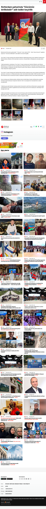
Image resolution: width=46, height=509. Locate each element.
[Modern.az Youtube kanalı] (26, 479)
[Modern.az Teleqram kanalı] (24, 479)
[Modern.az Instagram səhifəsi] (22, 479)
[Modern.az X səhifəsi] (30, 479)
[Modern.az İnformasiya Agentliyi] (5, 474)
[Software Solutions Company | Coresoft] (7, 502)
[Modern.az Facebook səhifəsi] (20, 479)
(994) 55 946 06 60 (8, 491)
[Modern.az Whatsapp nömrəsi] (28, 479)
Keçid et (4, 138)
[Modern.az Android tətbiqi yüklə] (3, 479)
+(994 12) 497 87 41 (8, 488)
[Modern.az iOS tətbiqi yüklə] (10, 479)
